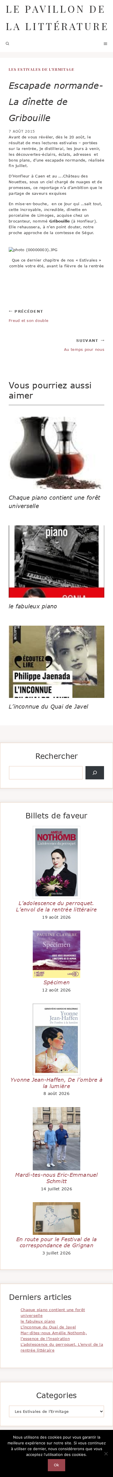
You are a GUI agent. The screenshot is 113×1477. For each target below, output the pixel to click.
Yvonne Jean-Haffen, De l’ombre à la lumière (56, 1082)
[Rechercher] (94, 772)
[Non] (106, 1453)
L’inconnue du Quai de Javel (48, 706)
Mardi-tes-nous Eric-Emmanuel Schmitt (56, 1178)
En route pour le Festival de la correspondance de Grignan (56, 1242)
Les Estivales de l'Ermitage (41, 69)
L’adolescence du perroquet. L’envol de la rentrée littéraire (56, 906)
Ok (56, 1465)
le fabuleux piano (33, 606)
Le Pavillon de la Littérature (57, 17)
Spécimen (56, 982)
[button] (7, 43)
